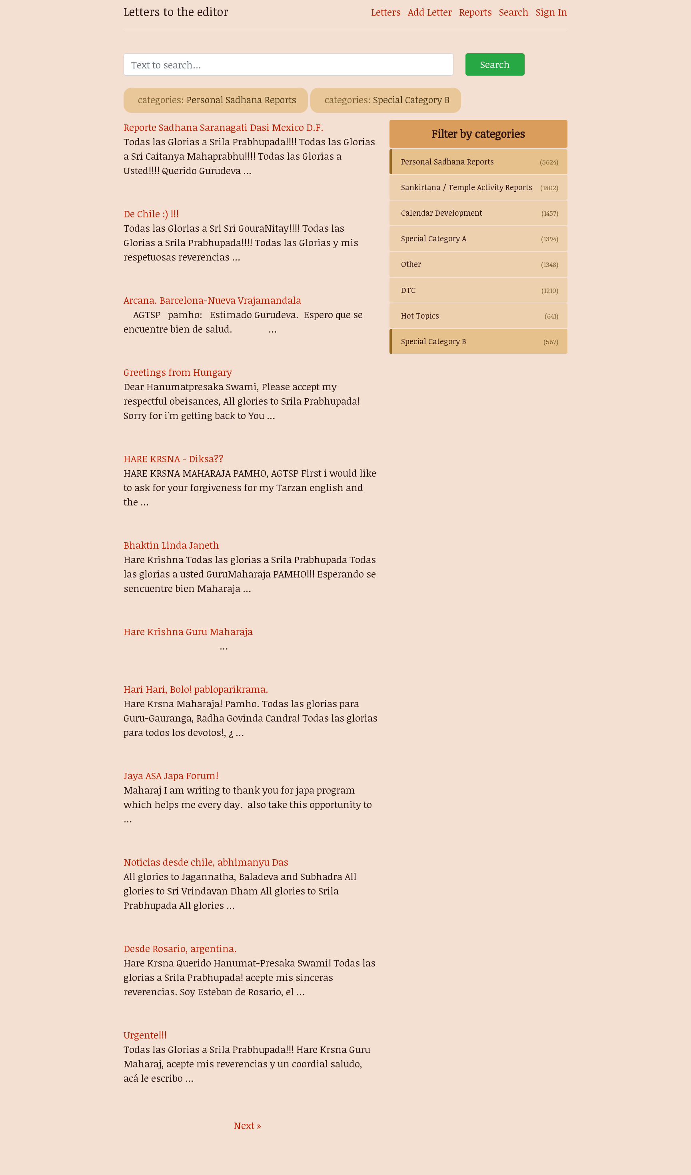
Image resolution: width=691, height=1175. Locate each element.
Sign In (551, 11)
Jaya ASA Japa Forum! (171, 775)
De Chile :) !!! (151, 213)
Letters (386, 11)
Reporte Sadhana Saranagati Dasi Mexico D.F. (224, 127)
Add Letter (430, 11)
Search (514, 11)
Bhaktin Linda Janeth (171, 544)
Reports (475, 11)
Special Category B (387, 99)
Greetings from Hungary (178, 372)
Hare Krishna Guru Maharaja (188, 631)
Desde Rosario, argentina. (180, 948)
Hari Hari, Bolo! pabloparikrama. (196, 689)
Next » (248, 1125)
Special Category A (479, 238)
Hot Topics (479, 315)
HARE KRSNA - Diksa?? (174, 458)
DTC (479, 290)
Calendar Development (479, 212)
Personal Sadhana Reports (217, 99)
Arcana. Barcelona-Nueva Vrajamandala (212, 300)
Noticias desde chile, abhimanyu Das (206, 861)
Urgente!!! (145, 1034)
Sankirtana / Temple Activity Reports (479, 187)
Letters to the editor (176, 11)
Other (479, 264)
